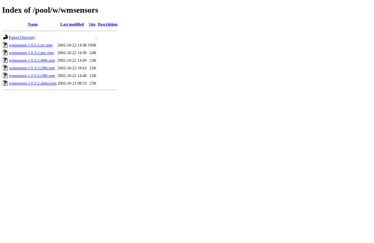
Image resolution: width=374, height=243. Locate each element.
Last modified (72, 24)
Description (108, 24)
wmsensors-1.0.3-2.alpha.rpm (32, 83)
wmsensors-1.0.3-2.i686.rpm (32, 60)
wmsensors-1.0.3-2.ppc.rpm (31, 53)
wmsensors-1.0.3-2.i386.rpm (32, 75)
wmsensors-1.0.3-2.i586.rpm (32, 68)
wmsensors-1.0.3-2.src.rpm (30, 45)
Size (92, 24)
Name (33, 24)
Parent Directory (22, 37)
